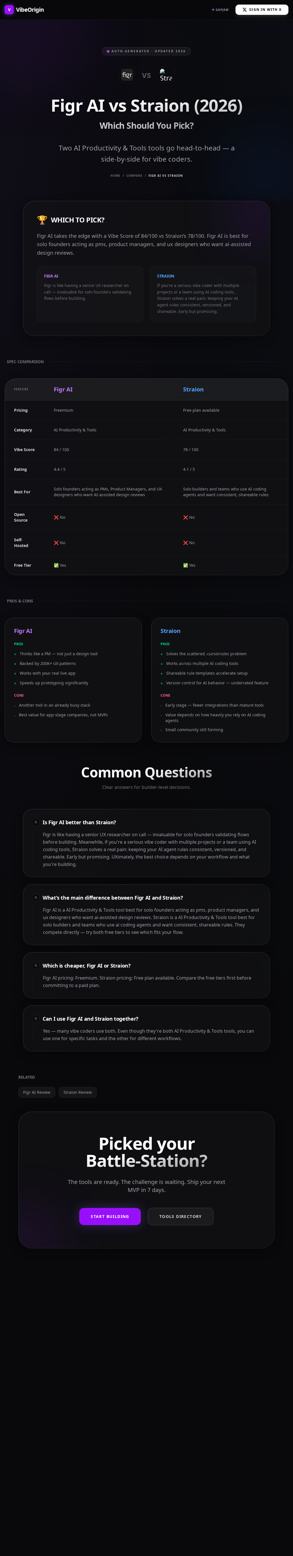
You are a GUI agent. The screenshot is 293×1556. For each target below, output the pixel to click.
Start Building (110, 1216)
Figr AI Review (36, 1092)
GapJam (222, 10)
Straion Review (78, 1092)
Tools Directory (180, 1216)
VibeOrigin (26, 9)
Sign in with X (265, 9)
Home (115, 176)
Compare (134, 176)
